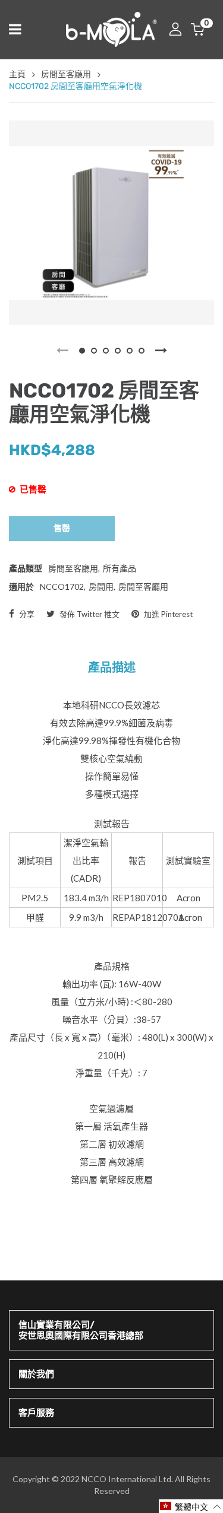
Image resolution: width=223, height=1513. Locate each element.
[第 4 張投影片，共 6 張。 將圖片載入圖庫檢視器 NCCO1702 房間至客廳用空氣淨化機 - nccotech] (118, 351)
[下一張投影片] (161, 350)
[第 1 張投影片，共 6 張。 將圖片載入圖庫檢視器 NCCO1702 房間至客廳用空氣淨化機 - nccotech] (82, 351)
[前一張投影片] (62, 350)
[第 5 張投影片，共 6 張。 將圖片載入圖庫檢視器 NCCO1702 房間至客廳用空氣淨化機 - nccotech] (130, 351)
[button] (191, 1506)
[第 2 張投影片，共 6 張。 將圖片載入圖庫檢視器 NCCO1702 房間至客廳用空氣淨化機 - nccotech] (94, 351)
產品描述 (112, 667)
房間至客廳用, (74, 568)
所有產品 (119, 568)
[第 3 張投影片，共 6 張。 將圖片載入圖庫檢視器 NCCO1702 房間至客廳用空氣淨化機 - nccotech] (106, 351)
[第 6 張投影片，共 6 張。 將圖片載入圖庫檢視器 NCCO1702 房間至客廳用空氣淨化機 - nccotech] (141, 351)
